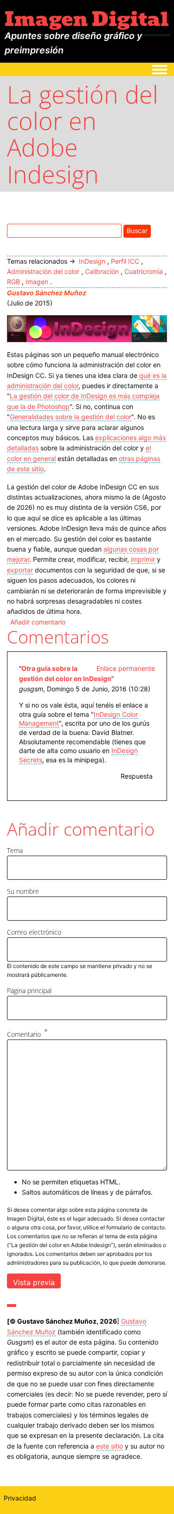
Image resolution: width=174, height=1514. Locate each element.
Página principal (29, 990)
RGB (13, 282)
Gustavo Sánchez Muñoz (46, 293)
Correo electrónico (34, 932)
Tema (15, 850)
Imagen (37, 282)
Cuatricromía (143, 271)
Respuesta (137, 776)
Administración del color (43, 271)
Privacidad (20, 1498)
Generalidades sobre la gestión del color (70, 417)
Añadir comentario (37, 622)
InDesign (92, 261)
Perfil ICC (125, 261)
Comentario (24, 1034)
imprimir (143, 559)
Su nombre (23, 891)
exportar (20, 570)
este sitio (109, 1446)
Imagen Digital (87, 19)
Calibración (102, 271)
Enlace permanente (126, 668)
